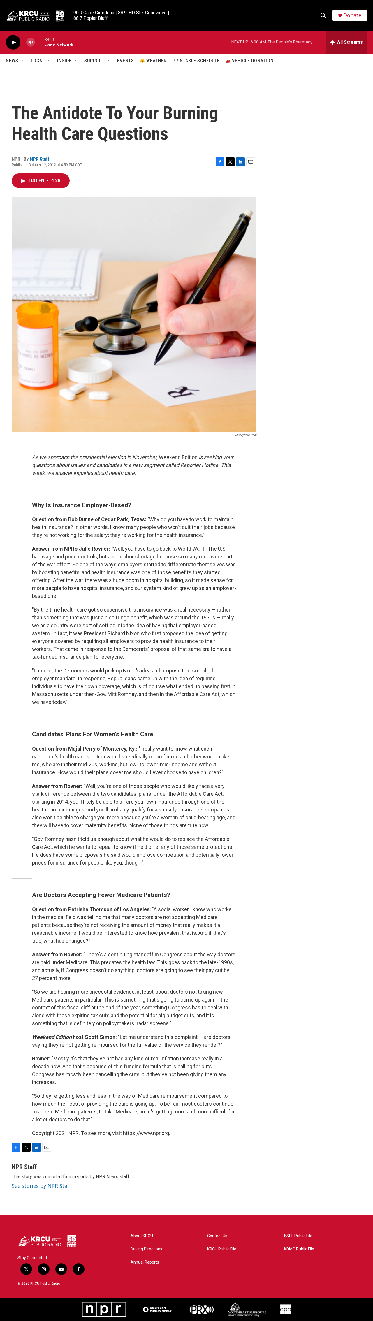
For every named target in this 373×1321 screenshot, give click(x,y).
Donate (352, 15)
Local (38, 60)
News (12, 60)
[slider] (40, 42)
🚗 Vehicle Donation (250, 60)
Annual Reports (145, 1262)
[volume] (31, 42)
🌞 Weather (153, 60)
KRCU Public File (221, 1249)
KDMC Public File (299, 1249)
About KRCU (142, 1236)
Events (125, 60)
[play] (13, 42)
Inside (64, 60)
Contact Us (217, 1236)
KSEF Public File (298, 1236)
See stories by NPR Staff (41, 1185)
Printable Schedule (196, 60)
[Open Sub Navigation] (22, 60)
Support (94, 60)
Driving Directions (146, 1249)
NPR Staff (40, 159)
